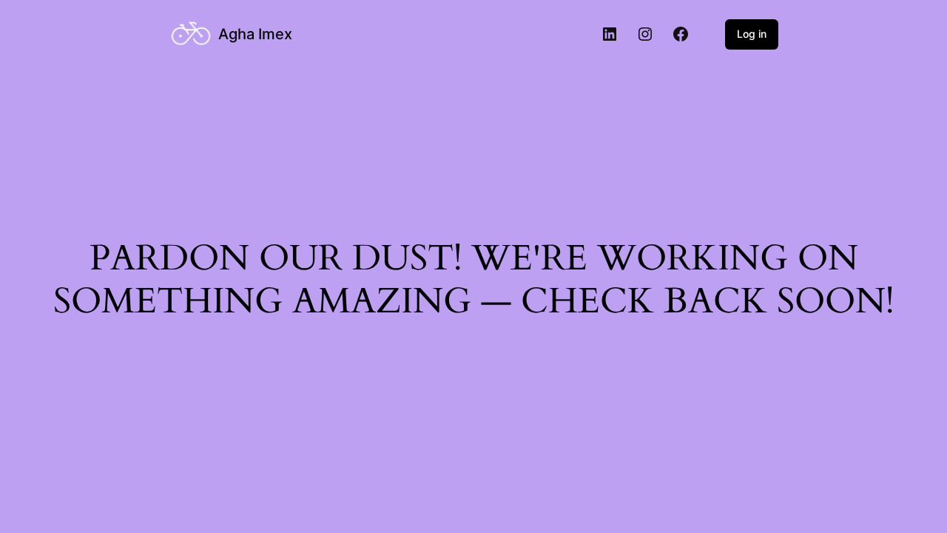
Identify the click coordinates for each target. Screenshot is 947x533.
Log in (751, 33)
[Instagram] (645, 34)
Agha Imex (255, 34)
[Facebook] (681, 34)
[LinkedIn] (610, 34)
